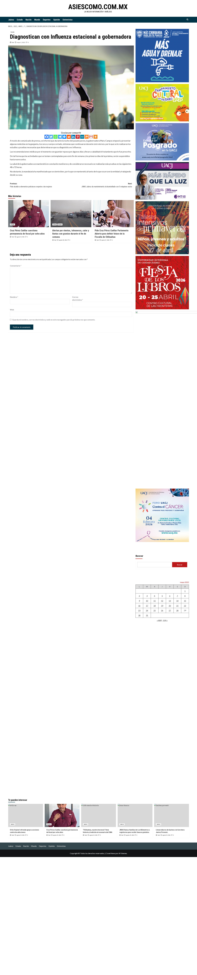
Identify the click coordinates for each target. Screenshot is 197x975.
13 (170, 601)
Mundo (37, 19)
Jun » (165, 620)
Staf (13, 42)
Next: (107, 185)
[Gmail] (91, 137)
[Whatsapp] (55, 137)
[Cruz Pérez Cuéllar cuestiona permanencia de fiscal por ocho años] (28, 213)
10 (147, 601)
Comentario (15, 266)
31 (147, 615)
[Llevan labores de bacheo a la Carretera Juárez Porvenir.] (171, 815)
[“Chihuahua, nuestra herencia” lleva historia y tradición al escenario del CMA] (98, 815)
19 (162, 606)
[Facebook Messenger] (64, 137)
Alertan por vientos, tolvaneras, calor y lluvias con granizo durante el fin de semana (70, 233)
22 (185, 606)
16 (139, 606)
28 (177, 610)
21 (177, 606)
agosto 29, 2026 (20, 237)
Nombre (14, 297)
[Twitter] (51, 137)
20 (170, 606)
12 (162, 601)
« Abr (159, 620)
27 (170, 610)
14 (177, 601)
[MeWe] (82, 137)
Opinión (56, 19)
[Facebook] (47, 137)
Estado (20, 19)
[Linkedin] (73, 137)
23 (139, 610)
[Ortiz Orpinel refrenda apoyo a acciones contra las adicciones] (25, 815)
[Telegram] (60, 137)
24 (147, 610)
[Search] (187, 20)
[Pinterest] (78, 137)
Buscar (139, 556)
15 (185, 601)
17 (147, 606)
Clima (54, 224)
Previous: (31, 185)
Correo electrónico (77, 298)
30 (139, 615)
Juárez (11, 19)
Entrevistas (68, 19)
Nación (28, 19)
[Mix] (87, 137)
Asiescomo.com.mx (98, 7)
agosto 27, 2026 (105, 240)
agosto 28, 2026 (63, 240)
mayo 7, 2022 (21, 42)
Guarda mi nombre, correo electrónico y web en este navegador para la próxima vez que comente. (53, 320)
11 (155, 601)
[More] (95, 137)
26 (162, 610)
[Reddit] (69, 137)
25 (155, 610)
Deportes (47, 19)
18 (155, 606)
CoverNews (110, 853)
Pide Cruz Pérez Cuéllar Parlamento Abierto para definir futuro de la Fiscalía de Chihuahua (111, 233)
